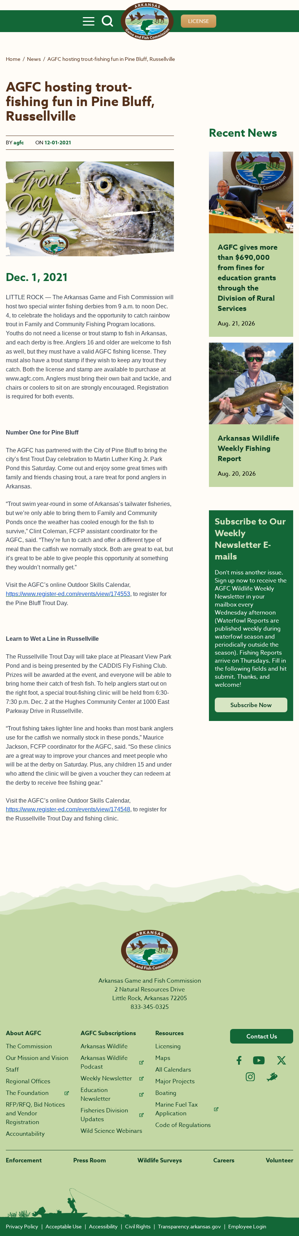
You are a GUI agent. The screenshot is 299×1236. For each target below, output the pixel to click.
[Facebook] (239, 1060)
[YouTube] (259, 1060)
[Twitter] (281, 1060)
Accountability (25, 1134)
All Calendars (173, 1069)
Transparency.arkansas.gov (189, 1226)
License (198, 20)
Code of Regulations (183, 1125)
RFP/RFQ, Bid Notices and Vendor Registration (35, 1113)
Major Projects (175, 1081)
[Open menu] (88, 21)
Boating (165, 1093)
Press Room (89, 1160)
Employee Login (247, 1226)
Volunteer (279, 1160)
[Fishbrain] (272, 1076)
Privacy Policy (22, 1226)
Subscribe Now (251, 705)
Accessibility (103, 1226)
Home (13, 58)
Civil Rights (138, 1226)
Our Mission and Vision (37, 1058)
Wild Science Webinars (111, 1131)
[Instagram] (250, 1076)
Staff (12, 1069)
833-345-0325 (150, 1007)
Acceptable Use (64, 1226)
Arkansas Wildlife (104, 1046)
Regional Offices (28, 1081)
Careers (223, 1160)
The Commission (29, 1046)
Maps (162, 1058)
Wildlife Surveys (159, 1160)
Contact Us (261, 1036)
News (34, 58)
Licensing (168, 1046)
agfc (18, 143)
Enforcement (24, 1160)
